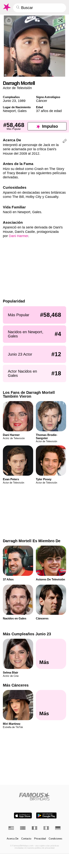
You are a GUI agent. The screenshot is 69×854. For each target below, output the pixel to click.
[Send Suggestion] (64, 141)
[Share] (8, 20)
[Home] (34, 796)
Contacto (26, 839)
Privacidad (40, 839)
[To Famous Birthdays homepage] (6, 7)
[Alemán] (58, 828)
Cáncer (41, 101)
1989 (21, 101)
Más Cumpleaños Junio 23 (27, 634)
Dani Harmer (18, 236)
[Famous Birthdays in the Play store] (46, 815)
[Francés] (34, 828)
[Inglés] (11, 828)
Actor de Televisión (17, 88)
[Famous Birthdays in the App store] (22, 815)
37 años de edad (49, 111)
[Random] (60, 20)
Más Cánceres (16, 685)
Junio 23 (9, 101)
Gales (22, 111)
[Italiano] (46, 828)
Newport (9, 111)
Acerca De (12, 839)
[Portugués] (22, 828)
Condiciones (55, 839)
